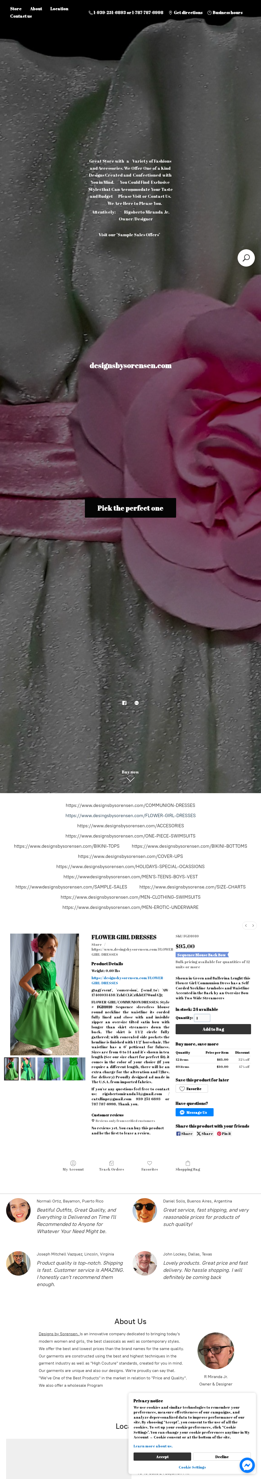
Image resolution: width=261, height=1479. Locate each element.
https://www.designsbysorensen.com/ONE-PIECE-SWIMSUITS (130, 836)
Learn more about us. (153, 1446)
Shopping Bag (188, 1169)
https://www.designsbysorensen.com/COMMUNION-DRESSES (130, 805)
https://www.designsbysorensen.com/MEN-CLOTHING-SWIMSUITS (131, 897)
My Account (73, 1169)
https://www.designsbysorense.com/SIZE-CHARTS (192, 887)
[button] (192, 1088)
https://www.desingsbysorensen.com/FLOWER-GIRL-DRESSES (131, 815)
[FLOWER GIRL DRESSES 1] (28, 1068)
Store (16, 8)
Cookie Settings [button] (192, 1467)
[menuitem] (246, 925)
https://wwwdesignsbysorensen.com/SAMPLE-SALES (71, 887)
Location (59, 8)
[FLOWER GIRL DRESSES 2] (48, 1068)
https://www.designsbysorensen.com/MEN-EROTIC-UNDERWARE (130, 907)
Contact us (21, 16)
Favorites (149, 1169)
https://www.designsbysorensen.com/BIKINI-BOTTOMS (189, 846)
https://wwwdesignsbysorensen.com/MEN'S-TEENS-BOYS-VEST (130, 877)
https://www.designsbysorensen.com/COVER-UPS (130, 856)
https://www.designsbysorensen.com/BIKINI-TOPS (67, 846)
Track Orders (111, 1169)
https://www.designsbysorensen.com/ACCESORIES (130, 826)
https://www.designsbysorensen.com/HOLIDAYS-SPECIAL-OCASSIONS (130, 866)
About (36, 8)
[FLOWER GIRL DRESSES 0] (11, 1068)
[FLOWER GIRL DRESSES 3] (73, 1068)
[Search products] (246, 258)
